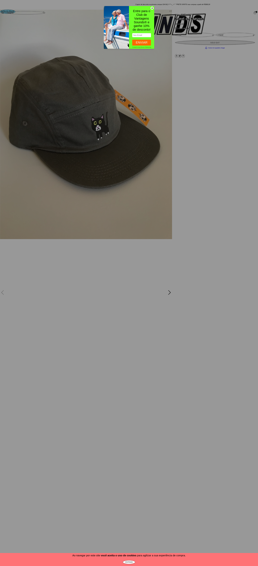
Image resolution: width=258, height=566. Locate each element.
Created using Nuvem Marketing (141, 47)
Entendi (129, 562)
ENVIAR (141, 42)
